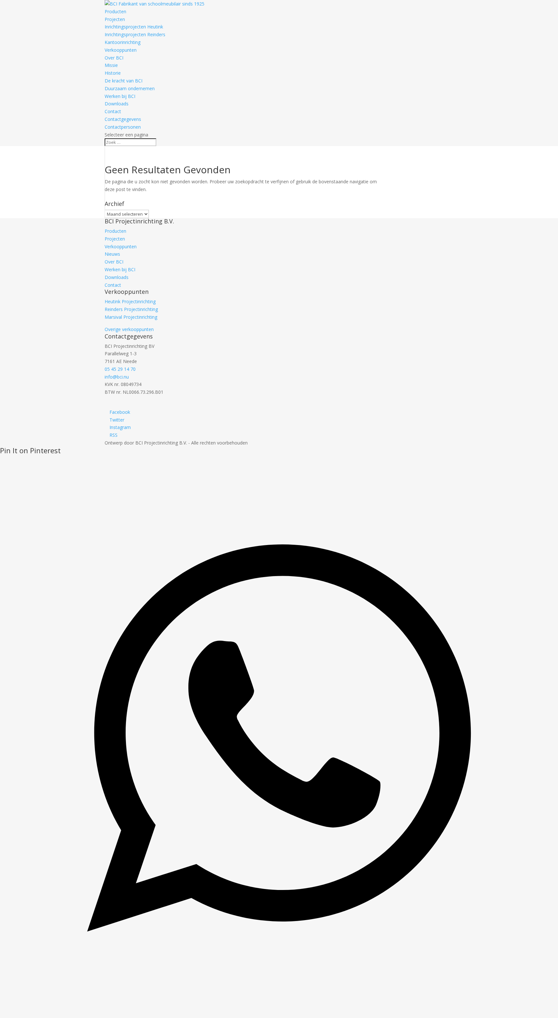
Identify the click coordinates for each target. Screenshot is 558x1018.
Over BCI (114, 58)
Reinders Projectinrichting (131, 309)
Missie (111, 65)
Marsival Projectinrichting (131, 317)
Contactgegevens (123, 119)
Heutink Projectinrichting (130, 301)
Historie (113, 73)
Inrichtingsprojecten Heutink (134, 27)
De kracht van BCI (123, 81)
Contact (113, 111)
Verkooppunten (121, 50)
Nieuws (112, 254)
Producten (115, 11)
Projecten (115, 19)
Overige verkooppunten (129, 329)
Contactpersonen (123, 127)
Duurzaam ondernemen (130, 88)
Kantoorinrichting (122, 42)
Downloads (117, 104)
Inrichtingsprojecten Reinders (135, 34)
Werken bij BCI (120, 96)
